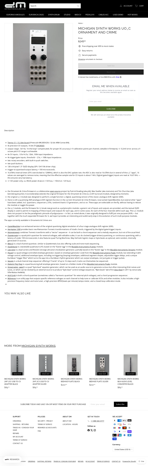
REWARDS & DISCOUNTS (47, 427)
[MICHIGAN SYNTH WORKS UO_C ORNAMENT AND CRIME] (15, 318)
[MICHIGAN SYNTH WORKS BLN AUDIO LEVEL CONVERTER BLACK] (131, 371)
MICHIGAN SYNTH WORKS (38, 345)
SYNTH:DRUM (53, 14)
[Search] (78, 5)
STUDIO (67, 14)
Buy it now (111, 72)
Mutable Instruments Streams (122, 250)
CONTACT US (18, 443)
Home (80, 23)
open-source (55, 191)
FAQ (39, 431)
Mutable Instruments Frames (84, 247)
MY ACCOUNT (18, 437)
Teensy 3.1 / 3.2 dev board (18, 142)
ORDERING (17, 421)
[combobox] (55, 5)
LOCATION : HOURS (70, 424)
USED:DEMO (118, 14)
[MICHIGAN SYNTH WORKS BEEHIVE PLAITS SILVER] (102, 370)
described (118, 270)
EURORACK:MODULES (16, 14)
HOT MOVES (133, 14)
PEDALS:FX (89, 14)
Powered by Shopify (129, 461)
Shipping (81, 59)
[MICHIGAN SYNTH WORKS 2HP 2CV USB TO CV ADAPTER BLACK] (17, 371)
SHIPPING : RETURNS (21, 424)
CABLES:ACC (104, 14)
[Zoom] (38, 57)
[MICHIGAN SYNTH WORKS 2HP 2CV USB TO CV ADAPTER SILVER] (46, 371)
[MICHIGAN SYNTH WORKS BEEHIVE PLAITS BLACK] (74, 370)
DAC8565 (40, 146)
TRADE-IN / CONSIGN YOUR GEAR (23, 428)
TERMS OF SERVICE (20, 440)
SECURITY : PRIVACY (45, 421)
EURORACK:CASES (36, 14)
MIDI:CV (78, 14)
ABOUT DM (67, 421)
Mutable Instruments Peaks (104, 253)
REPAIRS (16, 433)
